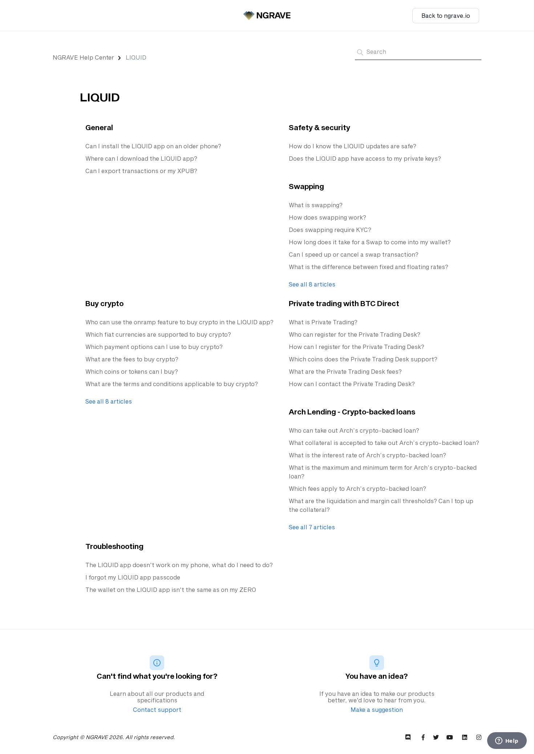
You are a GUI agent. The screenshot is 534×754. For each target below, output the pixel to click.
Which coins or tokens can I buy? (131, 371)
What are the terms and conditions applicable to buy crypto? (171, 383)
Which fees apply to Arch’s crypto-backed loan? (357, 488)
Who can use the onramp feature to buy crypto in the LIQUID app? (179, 321)
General (99, 127)
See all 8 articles (312, 284)
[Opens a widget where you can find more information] (507, 741)
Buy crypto (104, 303)
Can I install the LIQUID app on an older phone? (153, 146)
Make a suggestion (377, 709)
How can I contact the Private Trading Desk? (352, 383)
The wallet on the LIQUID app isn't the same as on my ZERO (170, 589)
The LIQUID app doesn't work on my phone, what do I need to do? (179, 564)
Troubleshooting (114, 546)
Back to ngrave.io (445, 15)
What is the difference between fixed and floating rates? (368, 266)
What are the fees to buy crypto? (131, 359)
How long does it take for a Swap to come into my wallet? (370, 241)
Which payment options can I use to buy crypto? (154, 346)
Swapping (306, 186)
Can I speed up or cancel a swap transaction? (353, 254)
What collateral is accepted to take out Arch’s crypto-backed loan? (384, 442)
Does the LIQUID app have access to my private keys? (365, 158)
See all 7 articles (312, 527)
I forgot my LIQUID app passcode (132, 577)
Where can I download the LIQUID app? (141, 158)
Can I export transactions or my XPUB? (141, 170)
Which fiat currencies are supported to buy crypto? (158, 334)
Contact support (157, 709)
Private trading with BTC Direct (344, 303)
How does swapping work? (327, 217)
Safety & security (319, 127)
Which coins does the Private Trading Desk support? (363, 359)
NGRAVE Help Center (83, 57)
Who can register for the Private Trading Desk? (354, 334)
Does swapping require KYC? (330, 229)
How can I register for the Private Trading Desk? (356, 346)
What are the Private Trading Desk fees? (345, 371)
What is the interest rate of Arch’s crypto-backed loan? (367, 455)
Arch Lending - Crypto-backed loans (352, 411)
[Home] (266, 16)
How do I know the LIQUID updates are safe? (352, 146)
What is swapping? (316, 204)
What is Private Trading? (323, 321)
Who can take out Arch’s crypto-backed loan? (354, 430)
